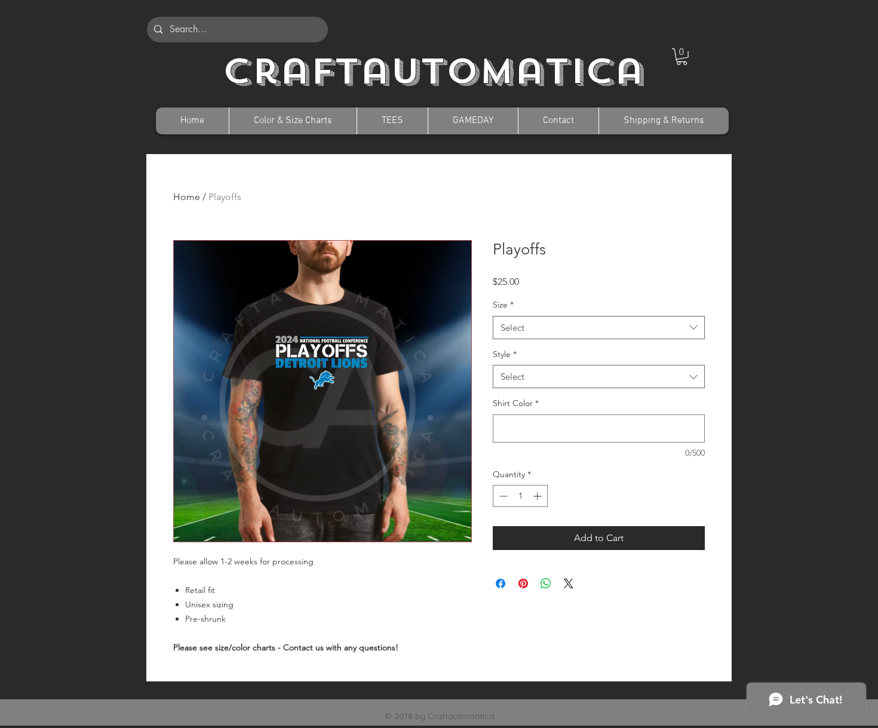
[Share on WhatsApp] (546, 583)
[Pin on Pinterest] (523, 583)
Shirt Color (516, 403)
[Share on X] (568, 583)
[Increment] (538, 496)
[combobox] (599, 327)
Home (186, 196)
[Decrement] (502, 496)
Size (503, 304)
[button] (682, 56)
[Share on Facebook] (500, 583)
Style (505, 354)
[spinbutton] (520, 496)
